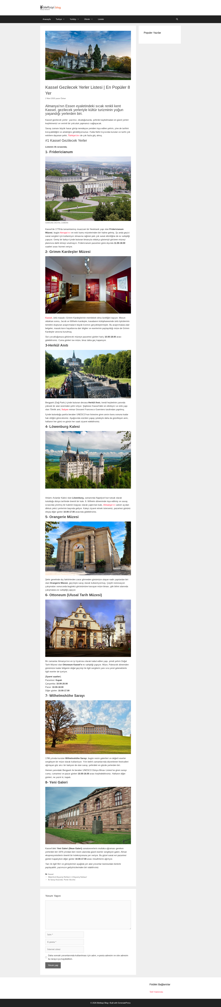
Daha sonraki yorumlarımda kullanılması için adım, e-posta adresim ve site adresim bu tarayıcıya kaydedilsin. (88, 957)
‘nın (65, 232)
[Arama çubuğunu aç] (177, 19)
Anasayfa (47, 19)
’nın (109, 505)
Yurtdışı (73, 19)
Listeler (101, 19)
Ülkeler (87, 19)
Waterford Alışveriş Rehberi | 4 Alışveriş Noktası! (67, 877)
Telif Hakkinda (156, 992)
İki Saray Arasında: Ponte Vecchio (61, 880)
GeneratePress (124, 1003)
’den (74, 135)
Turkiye (59, 19)
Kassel (50, 874)
